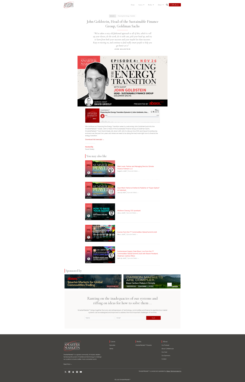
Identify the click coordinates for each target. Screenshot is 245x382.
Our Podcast (165, 345)
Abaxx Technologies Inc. (173, 371)
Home (133, 5)
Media (150, 5)
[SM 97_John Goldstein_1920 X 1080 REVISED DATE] (122, 81)
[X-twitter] (65, 372)
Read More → (68, 364)
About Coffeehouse (168, 348)
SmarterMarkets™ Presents (144, 345)
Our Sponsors (166, 355)
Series (111, 348)
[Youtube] (81, 372)
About (160, 5)
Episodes (112, 345)
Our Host (164, 352)
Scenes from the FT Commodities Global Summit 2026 (137, 232)
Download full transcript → (94, 139)
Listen (140, 5)
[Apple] (73, 372)
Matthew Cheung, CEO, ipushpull (128, 211)
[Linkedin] (69, 372)
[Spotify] (77, 372)
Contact (164, 359)
